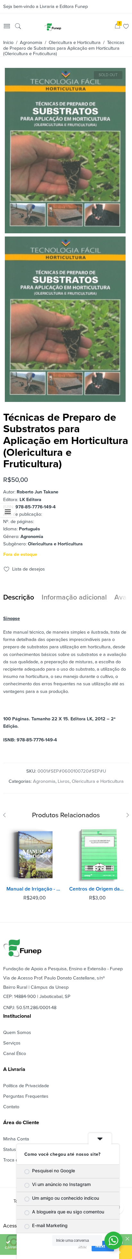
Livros (64, 781)
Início (8, 42)
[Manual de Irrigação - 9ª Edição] (34, 854)
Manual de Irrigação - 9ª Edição (34, 889)
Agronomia (31, 42)
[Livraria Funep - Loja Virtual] (53, 27)
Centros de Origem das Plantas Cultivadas (97, 889)
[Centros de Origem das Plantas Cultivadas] (97, 854)
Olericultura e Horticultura (75, 42)
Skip (82, 1245)
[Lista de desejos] (126, 27)
